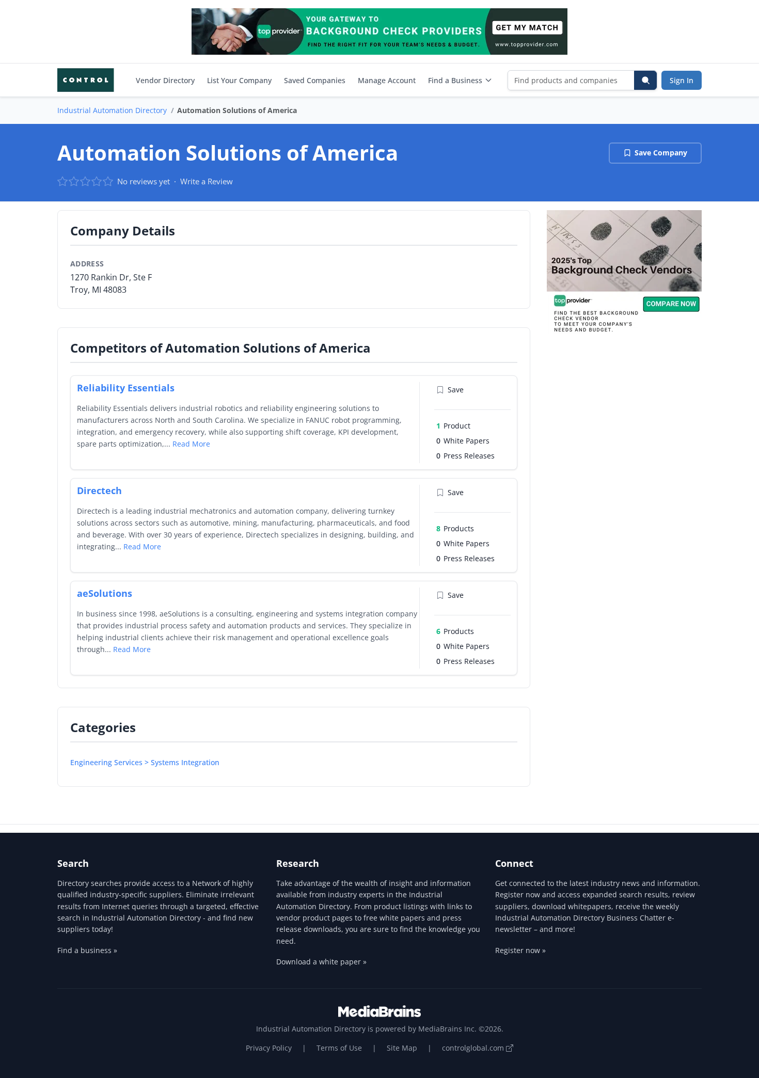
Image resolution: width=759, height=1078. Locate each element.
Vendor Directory (165, 80)
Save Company (661, 152)
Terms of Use (339, 1048)
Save (456, 389)
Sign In (681, 80)
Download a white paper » (321, 961)
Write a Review (206, 181)
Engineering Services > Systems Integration (144, 762)
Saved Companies (314, 80)
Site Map (402, 1048)
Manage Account (387, 80)
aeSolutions (104, 593)
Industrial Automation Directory (112, 110)
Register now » (520, 950)
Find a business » (87, 950)
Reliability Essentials (126, 388)
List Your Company (239, 80)
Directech (99, 490)
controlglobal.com (474, 1048)
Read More (191, 444)
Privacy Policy (269, 1048)
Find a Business (455, 80)
